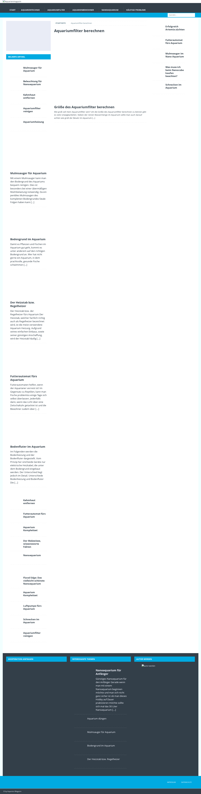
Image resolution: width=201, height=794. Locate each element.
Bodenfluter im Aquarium (27, 446)
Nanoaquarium (110, 10)
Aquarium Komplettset (30, 529)
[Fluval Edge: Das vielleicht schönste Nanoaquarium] (15, 580)
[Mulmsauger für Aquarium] (15, 27)
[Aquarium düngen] (79, 721)
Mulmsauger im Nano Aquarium (174, 55)
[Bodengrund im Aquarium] (28, 27)
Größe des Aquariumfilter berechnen (84, 107)
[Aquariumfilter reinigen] (15, 111)
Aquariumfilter (56, 10)
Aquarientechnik (30, 10)
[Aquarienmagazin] (12, 1)
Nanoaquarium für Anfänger (108, 672)
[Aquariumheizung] (15, 124)
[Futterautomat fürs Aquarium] (15, 36)
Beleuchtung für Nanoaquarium (32, 83)
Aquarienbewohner (83, 10)
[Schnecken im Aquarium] (40, 45)
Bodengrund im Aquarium (28, 239)
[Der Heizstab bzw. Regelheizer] (40, 27)
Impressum (171, 782)
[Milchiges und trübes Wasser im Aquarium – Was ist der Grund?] (15, 45)
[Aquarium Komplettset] (15, 530)
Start (12, 10)
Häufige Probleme (136, 10)
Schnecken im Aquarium (31, 621)
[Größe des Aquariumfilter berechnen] (100, 69)
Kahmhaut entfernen (29, 96)
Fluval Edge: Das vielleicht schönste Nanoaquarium (34, 580)
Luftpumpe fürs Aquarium (32, 607)
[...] (38, 338)
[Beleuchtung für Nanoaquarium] (15, 84)
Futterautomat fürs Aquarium (23, 378)
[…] (93, 118)
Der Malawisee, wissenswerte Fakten (32, 543)
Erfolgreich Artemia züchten (175, 28)
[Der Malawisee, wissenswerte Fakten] (28, 45)
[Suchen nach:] (181, 15)
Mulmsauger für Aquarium (32, 69)
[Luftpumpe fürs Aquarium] (15, 608)
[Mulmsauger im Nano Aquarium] (157, 56)
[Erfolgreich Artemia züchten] (157, 29)
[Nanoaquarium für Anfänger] (83, 689)
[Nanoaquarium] (15, 558)
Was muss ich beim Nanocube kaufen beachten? (174, 71)
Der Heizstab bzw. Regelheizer (22, 304)
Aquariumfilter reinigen (32, 110)
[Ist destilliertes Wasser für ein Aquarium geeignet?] (40, 36)
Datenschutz (186, 782)
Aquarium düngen (96, 718)
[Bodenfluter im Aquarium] (28, 36)
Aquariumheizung (33, 121)
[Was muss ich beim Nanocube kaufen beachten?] (157, 70)
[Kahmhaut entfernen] (15, 97)
